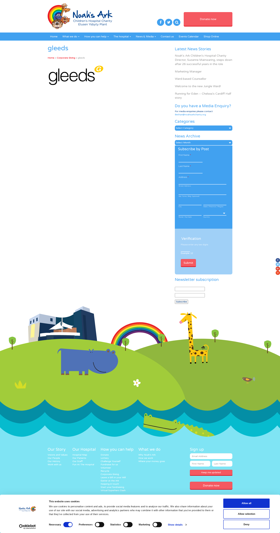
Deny (246, 524)
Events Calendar (189, 36)
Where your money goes (151, 461)
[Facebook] (278, 260)
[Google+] (278, 268)
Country (206, 217)
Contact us (167, 36)
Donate (105, 454)
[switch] (99, 524)
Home (54, 36)
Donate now (208, 19)
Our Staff (77, 461)
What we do (70, 36)
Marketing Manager (188, 71)
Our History (54, 461)
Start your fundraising (112, 487)
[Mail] (278, 273)
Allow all (246, 503)
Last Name (185, 166)
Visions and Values (58, 454)
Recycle (105, 471)
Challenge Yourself (110, 461)
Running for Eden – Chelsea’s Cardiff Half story (203, 96)
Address (183, 177)
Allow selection (246, 513)
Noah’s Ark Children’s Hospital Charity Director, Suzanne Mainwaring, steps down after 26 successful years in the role (203, 60)
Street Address (185, 186)
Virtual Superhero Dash (113, 490)
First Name (185, 155)
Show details (175, 524)
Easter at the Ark (110, 480)
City (180, 207)
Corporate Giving (66, 57)
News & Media (145, 36)
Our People (54, 458)
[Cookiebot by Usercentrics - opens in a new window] (27, 526)
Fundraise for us (109, 464)
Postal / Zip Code (185, 217)
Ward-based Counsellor (190, 79)
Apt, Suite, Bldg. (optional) (189, 196)
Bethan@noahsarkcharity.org (190, 114)
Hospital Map (79, 454)
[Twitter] (278, 264)
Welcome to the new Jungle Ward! (198, 86)
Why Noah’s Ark (147, 454)
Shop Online (211, 36)
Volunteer (106, 467)
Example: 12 (187, 253)
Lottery (105, 458)
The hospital (121, 36)
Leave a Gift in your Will (113, 477)
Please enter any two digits (194, 244)
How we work (145, 458)
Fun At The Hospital (83, 464)
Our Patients (79, 458)
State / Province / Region (213, 207)
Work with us (54, 464)
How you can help (95, 36)
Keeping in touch (110, 484)
